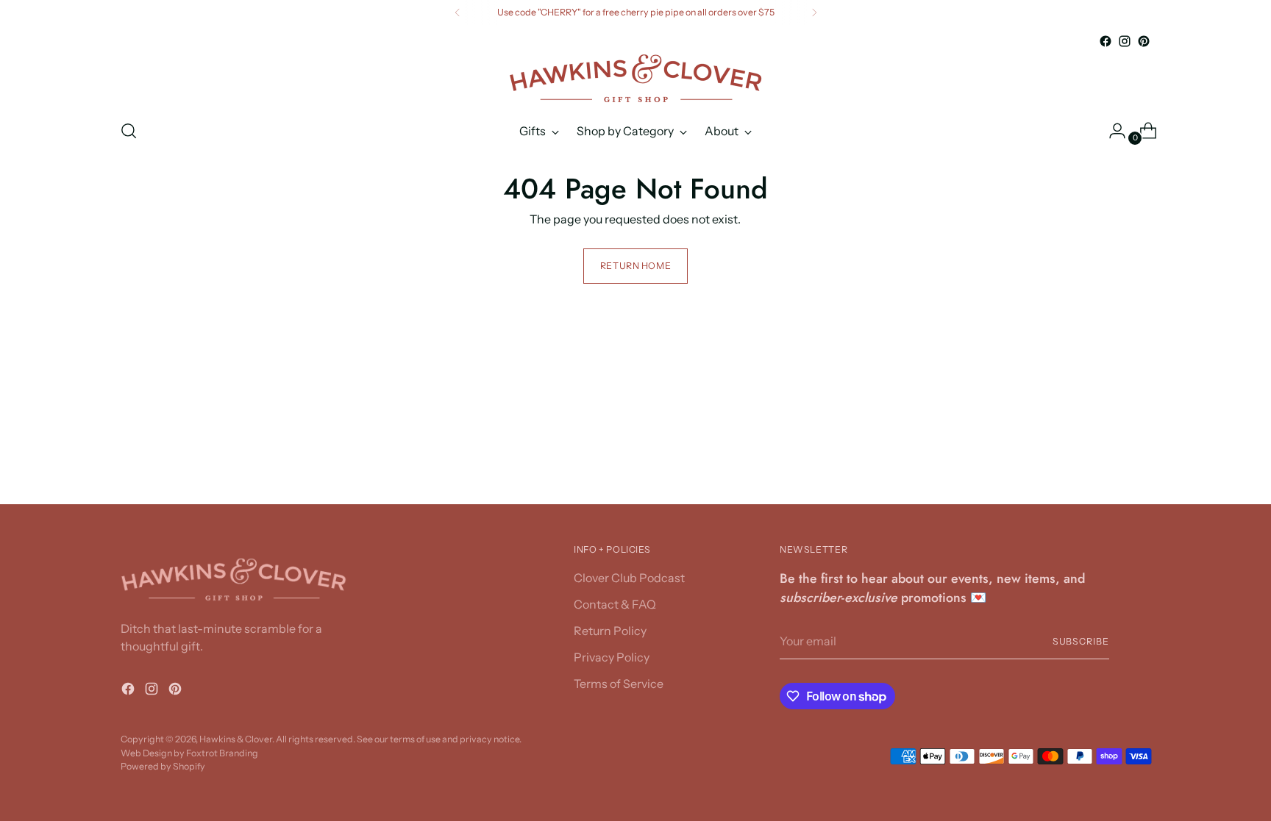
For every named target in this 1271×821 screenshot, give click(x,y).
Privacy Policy (611, 657)
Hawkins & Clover (235, 739)
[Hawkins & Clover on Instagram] (1124, 41)
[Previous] (457, 12)
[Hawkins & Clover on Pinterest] (1143, 41)
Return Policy (610, 630)
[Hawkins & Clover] (635, 78)
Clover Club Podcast (629, 577)
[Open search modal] (128, 131)
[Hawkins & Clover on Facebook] (1105, 41)
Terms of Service (618, 683)
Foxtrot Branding (222, 753)
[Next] (814, 12)
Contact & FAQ (615, 604)
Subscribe (1081, 641)
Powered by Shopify (163, 766)
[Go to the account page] (1111, 131)
